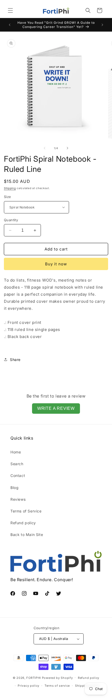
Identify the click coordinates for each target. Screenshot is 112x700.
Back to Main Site (26, 534)
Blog (14, 487)
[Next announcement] (102, 25)
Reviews (18, 499)
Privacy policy (28, 685)
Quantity (11, 220)
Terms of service (57, 685)
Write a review (56, 408)
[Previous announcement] (9, 25)
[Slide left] (44, 148)
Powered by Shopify (57, 677)
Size (7, 197)
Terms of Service (26, 511)
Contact (17, 475)
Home (15, 452)
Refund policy (23, 523)
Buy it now (56, 263)
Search (16, 464)
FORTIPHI (33, 677)
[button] (10, 10)
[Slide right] (67, 148)
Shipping (10, 188)
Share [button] (15, 359)
